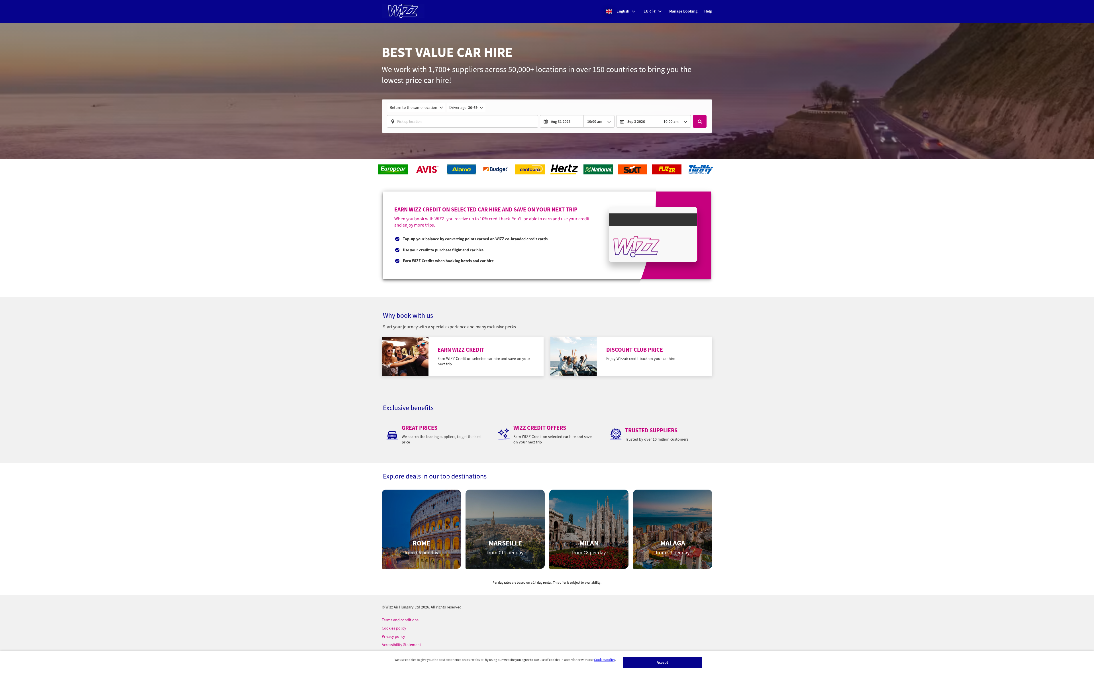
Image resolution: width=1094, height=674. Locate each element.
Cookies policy (604, 659)
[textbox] (462, 121)
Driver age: (463, 107)
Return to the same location (413, 107)
